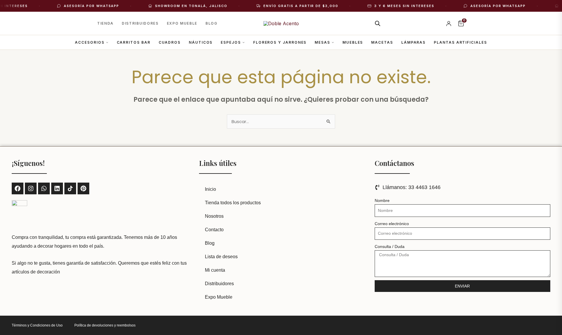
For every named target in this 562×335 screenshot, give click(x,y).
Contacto (214, 229)
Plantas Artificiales (460, 42)
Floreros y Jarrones (279, 42)
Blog (211, 23)
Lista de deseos (221, 256)
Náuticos (201, 42)
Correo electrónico (392, 223)
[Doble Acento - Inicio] (281, 23)
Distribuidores (140, 23)
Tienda (105, 23)
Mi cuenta (215, 270)
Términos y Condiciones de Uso (37, 325)
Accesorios (89, 42)
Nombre (382, 200)
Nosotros (214, 216)
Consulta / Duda (390, 246)
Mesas (322, 42)
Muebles (352, 42)
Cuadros (170, 42)
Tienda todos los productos (233, 202)
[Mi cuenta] (449, 23)
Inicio (210, 189)
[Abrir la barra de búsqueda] (378, 23)
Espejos (231, 42)
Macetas (382, 42)
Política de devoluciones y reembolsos (105, 325)
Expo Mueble (182, 23)
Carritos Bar (133, 42)
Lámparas (413, 42)
